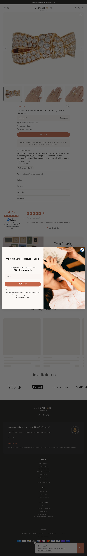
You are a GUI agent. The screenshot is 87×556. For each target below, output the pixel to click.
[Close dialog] (82, 250)
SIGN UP (23, 284)
